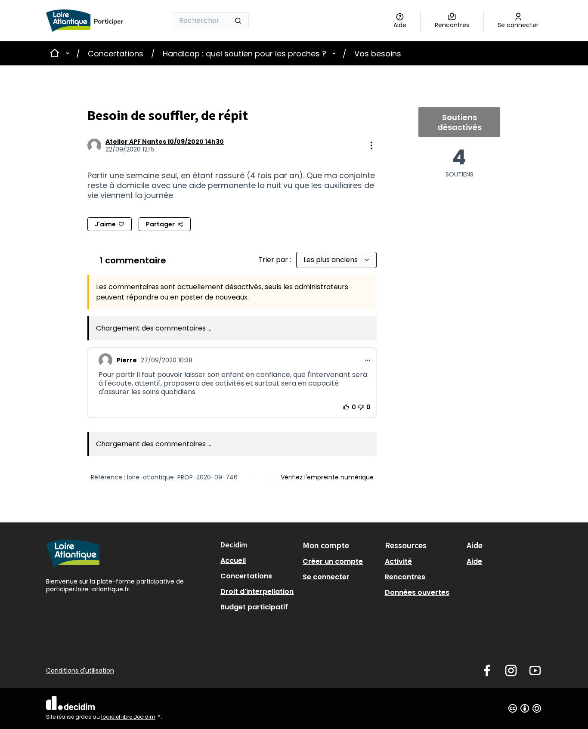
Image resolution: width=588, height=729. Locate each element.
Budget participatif (254, 607)
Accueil (233, 560)
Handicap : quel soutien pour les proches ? (244, 53)
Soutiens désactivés (459, 122)
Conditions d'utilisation (80, 670)
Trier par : (275, 260)
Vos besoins (377, 53)
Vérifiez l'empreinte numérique (327, 477)
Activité (398, 561)
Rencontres (405, 577)
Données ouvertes (417, 592)
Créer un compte (333, 561)
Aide (474, 561)
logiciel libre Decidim (131, 716)
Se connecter (326, 577)
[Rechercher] (238, 20)
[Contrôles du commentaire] (368, 360)
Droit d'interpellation (257, 591)
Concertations (115, 53)
